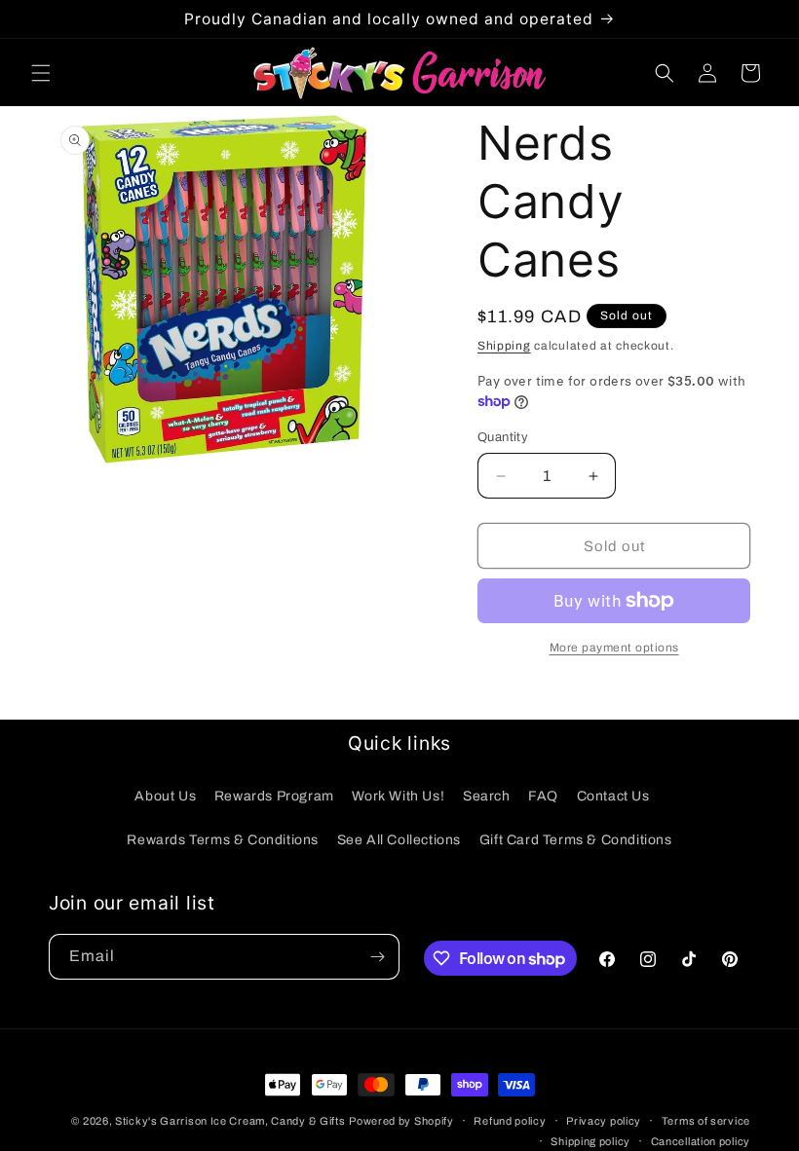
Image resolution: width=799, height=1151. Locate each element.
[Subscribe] (377, 957)
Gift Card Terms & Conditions (575, 840)
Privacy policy (603, 1121)
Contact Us (613, 796)
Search (487, 796)
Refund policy (510, 1121)
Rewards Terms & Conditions (223, 840)
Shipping (504, 346)
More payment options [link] (614, 647)
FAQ (543, 796)
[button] (40, 73)
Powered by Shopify (401, 1121)
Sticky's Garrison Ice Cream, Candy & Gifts (230, 1121)
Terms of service (706, 1121)
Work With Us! (398, 796)
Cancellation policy (700, 1141)
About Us (165, 796)
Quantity (502, 437)
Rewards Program (274, 796)
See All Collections (399, 840)
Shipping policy (590, 1141)
